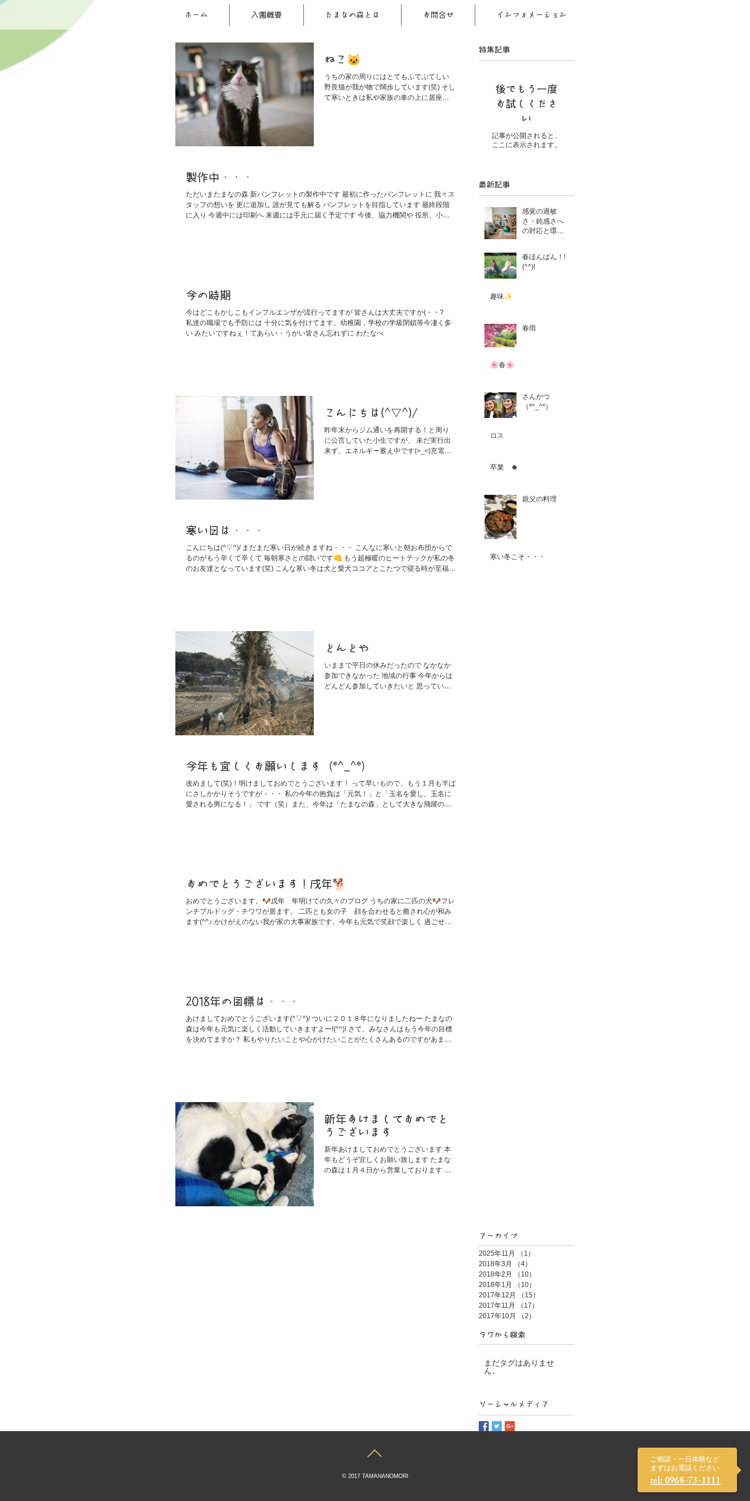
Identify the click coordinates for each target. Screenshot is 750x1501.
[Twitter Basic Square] (497, 1426)
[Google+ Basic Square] (510, 1426)
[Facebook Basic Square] (484, 1426)
